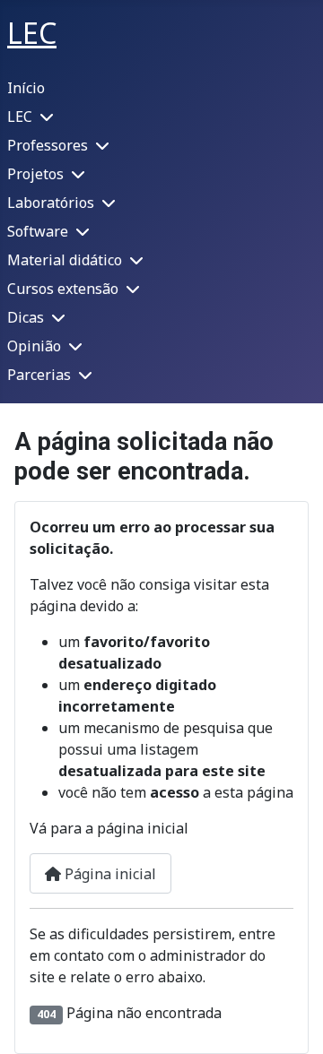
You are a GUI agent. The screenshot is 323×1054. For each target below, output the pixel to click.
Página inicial (108, 874)
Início (26, 88)
